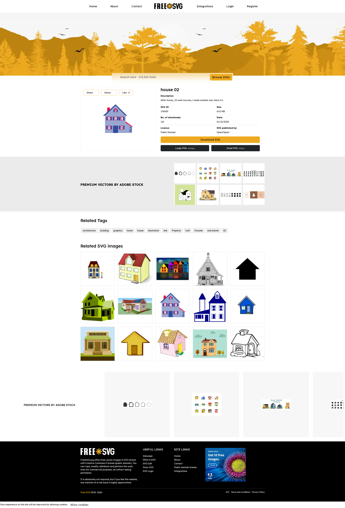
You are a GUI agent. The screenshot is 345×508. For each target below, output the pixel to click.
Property (176, 230)
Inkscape (148, 456)
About (114, 6)
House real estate (92, 357)
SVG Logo (148, 471)
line (165, 230)
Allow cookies (79, 504)
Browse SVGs (221, 77)
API (228, 492)
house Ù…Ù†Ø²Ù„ (166, 357)
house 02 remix (166, 319)
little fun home (90, 282)
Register (252, 6)
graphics (117, 230)
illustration (153, 230)
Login (230, 6)
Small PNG (235, 148)
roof (187, 230)
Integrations (205, 6)
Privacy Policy (258, 492)
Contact (137, 6)
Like (126, 92)
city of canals (165, 282)
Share (90, 92)
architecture (89, 230)
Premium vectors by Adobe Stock (111, 185)
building (104, 230)
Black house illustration (245, 357)
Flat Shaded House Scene (209, 357)
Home (93, 6)
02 (224, 230)
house (140, 230)
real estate (213, 230)
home (130, 230)
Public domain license (185, 467)
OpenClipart (223, 132)
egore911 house (129, 282)
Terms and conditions (240, 492)
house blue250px (242, 319)
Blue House (202, 319)
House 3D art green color (96, 319)
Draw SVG (148, 467)
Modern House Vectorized (134, 319)
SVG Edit (147, 463)
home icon (238, 282)
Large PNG (185, 148)
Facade (198, 230)
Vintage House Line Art (208, 282)
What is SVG (149, 459)
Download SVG (210, 139)
